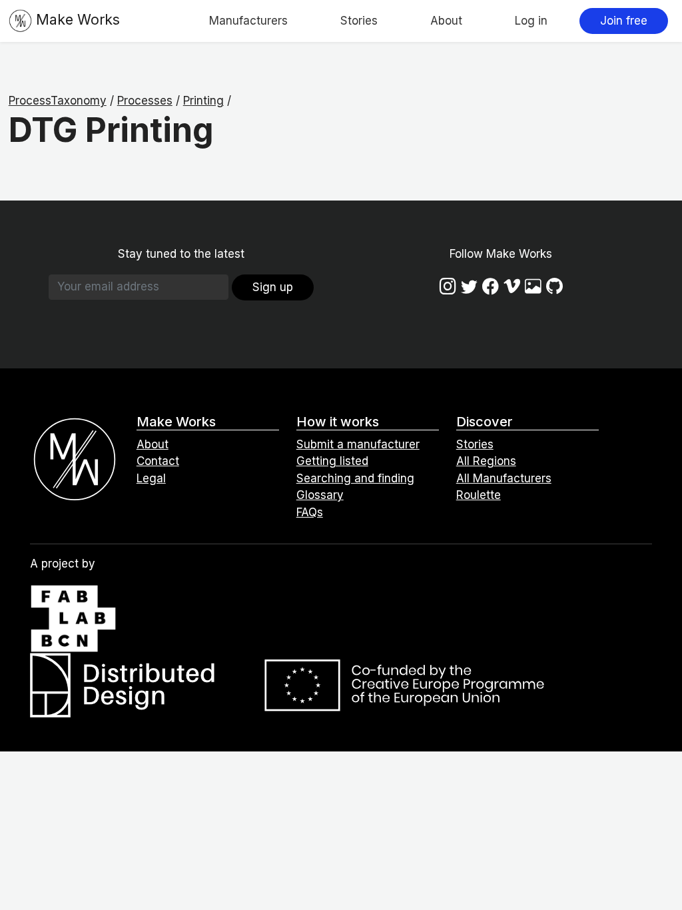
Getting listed (332, 461)
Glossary (320, 495)
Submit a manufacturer (358, 444)
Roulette (478, 495)
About (446, 20)
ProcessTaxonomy (58, 100)
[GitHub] (554, 286)
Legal (151, 478)
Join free (623, 20)
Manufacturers (248, 20)
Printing (203, 100)
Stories (359, 20)
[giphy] (533, 286)
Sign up (272, 287)
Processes (144, 100)
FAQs (309, 512)
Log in (531, 20)
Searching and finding (355, 478)
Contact (158, 461)
